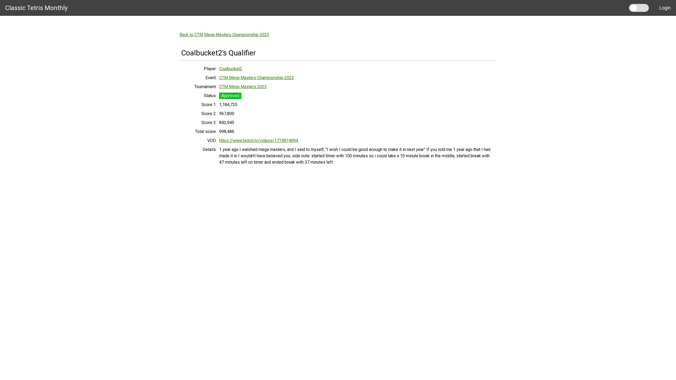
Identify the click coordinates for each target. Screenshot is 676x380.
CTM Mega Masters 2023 (243, 86)
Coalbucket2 (230, 68)
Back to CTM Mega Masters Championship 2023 (224, 34)
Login (665, 8)
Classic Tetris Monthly (36, 8)
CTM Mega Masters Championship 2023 (256, 77)
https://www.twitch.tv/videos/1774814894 (258, 140)
